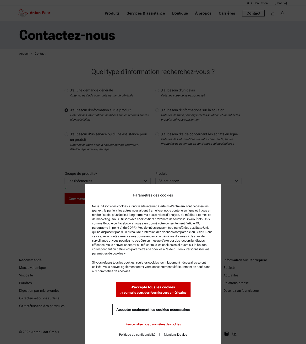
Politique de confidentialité (137, 334)
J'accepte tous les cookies (153, 289)
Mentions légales (175, 334)
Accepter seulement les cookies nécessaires (153, 309)
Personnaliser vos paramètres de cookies (153, 324)
